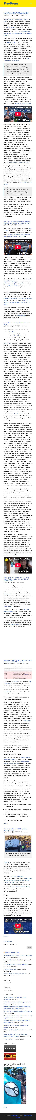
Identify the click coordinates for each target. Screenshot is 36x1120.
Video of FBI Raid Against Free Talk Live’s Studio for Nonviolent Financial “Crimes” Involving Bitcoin (16, 579)
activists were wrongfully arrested (13, 283)
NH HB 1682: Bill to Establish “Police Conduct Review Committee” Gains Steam (18, 661)
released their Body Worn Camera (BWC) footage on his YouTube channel (18, 33)
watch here (27, 720)
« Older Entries (8, 941)
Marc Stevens (18, 414)
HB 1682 (15, 681)
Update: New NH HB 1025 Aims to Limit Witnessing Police (16, 829)
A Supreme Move (8, 1039)
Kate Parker (8, 663)
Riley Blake (12, 332)
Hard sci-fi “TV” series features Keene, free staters (18, 1011)
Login (5, 1107)
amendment (7, 692)
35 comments (20, 225)
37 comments (23, 326)
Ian (6, 225)
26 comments (23, 15)
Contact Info (14, 1115)
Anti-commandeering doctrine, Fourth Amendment (18, 955)
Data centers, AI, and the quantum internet (16, 964)
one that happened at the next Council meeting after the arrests (17, 302)
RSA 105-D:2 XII (11, 42)
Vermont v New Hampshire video (13, 960)
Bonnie (7, 15)
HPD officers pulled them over (22, 103)
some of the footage (13, 624)
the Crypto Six (8, 606)
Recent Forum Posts (12, 953)
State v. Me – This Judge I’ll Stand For (14, 1030)
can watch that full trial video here (18, 162)
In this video (7, 343)
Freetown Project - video (10, 969)
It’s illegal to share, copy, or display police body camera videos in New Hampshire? (17, 13)
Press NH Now (11, 27)
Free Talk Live (7, 594)
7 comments (24, 832)
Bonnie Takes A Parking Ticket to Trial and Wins (17, 323)
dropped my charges (12, 285)
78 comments (20, 582)
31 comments (25, 663)
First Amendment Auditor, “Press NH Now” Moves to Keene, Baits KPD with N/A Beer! (17, 222)
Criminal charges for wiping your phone (15, 974)
